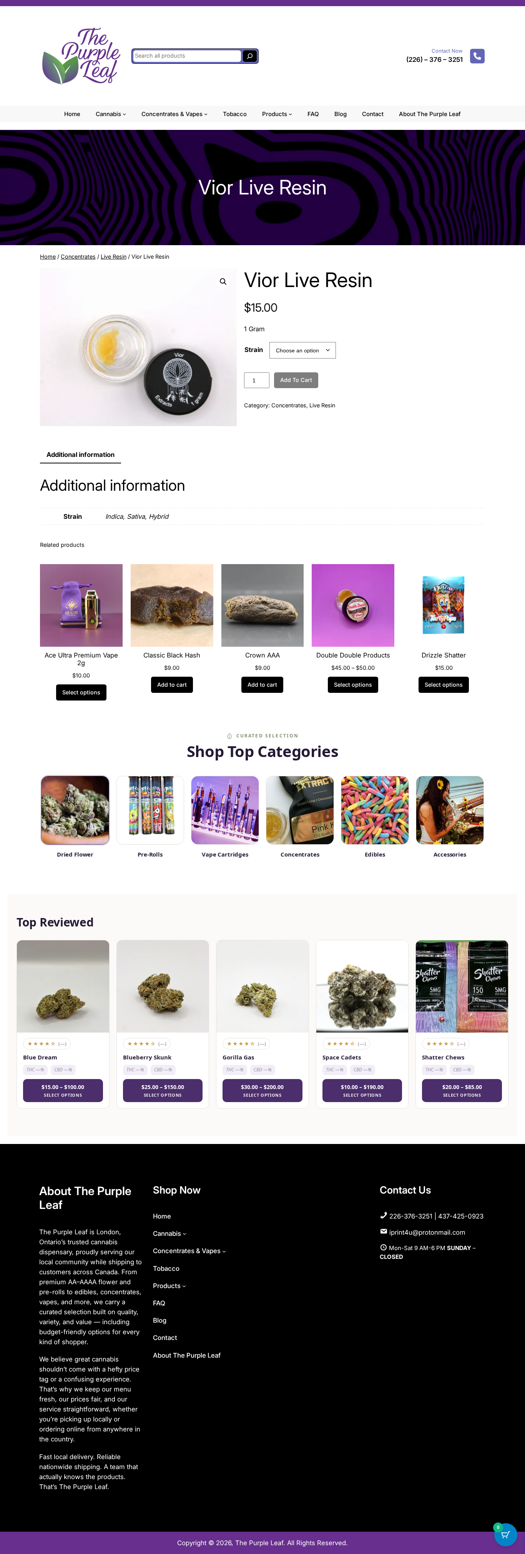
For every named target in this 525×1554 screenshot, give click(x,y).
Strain (253, 350)
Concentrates (78, 256)
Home (48, 256)
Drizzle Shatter (444, 655)
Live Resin (113, 256)
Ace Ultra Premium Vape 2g (81, 659)
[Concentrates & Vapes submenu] (206, 114)
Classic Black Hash (171, 655)
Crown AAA (262, 655)
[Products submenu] (290, 114)
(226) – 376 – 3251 (434, 59)
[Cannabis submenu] (124, 114)
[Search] (250, 56)
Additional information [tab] (81, 454)
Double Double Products (353, 655)
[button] (223, 282)
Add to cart (296, 380)
